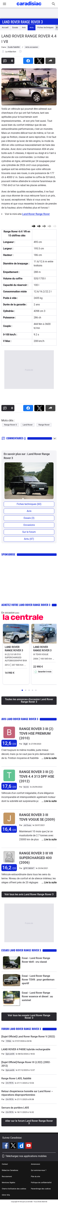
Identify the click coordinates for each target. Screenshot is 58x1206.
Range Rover (44, 425)
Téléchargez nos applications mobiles (26, 1156)
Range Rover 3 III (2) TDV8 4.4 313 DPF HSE (36, 776)
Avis (24, 27)
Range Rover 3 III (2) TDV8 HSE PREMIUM (36, 733)
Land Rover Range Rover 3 (22, 21)
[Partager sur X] (39, 60)
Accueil (5, 27)
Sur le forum (29, 531)
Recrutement (7, 1177)
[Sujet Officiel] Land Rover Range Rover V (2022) (28, 1036)
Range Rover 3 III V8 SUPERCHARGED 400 (36, 857)
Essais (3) (29, 518)
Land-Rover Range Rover (36, 214)
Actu (32, 27)
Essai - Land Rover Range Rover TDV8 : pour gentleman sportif (38, 979)
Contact (5, 1164)
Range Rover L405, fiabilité (16, 1078)
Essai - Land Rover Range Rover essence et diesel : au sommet (37, 996)
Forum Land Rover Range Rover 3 (21, 1029)
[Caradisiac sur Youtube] (29, 1146)
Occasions (29, 524)
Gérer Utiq (6, 1195)
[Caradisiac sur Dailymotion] (21, 1146)
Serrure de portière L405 (15, 1107)
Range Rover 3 (10, 425)
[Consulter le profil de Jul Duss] (9, 824)
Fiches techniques (45, 27)
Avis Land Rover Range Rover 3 (19, 719)
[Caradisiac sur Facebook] (5, 1146)
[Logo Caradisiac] (29, 6)
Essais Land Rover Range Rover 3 (21, 950)
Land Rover (27, 425)
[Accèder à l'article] (11, 962)
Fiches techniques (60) (29, 504)
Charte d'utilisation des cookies (14, 1189)
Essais (15, 27)
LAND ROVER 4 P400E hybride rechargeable (25, 1049)
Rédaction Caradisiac (10, 1170)
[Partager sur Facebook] (28, 60)
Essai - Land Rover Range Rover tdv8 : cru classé (36, 960)
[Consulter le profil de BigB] (9, 738)
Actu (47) (29, 538)
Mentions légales (8, 1183)
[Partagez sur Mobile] (51, 60)
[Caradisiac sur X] (13, 1146)
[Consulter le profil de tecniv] (9, 781)
